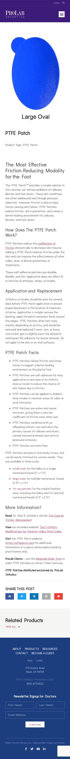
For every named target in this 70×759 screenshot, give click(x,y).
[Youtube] (38, 749)
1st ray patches (22, 488)
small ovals (19, 468)
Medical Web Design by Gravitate (49, 742)
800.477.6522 (35, 683)
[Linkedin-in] (44, 749)
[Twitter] (32, 749)
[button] (62, 14)
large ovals (19, 478)
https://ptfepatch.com (20, 543)
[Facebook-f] (26, 749)
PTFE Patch (30, 145)
